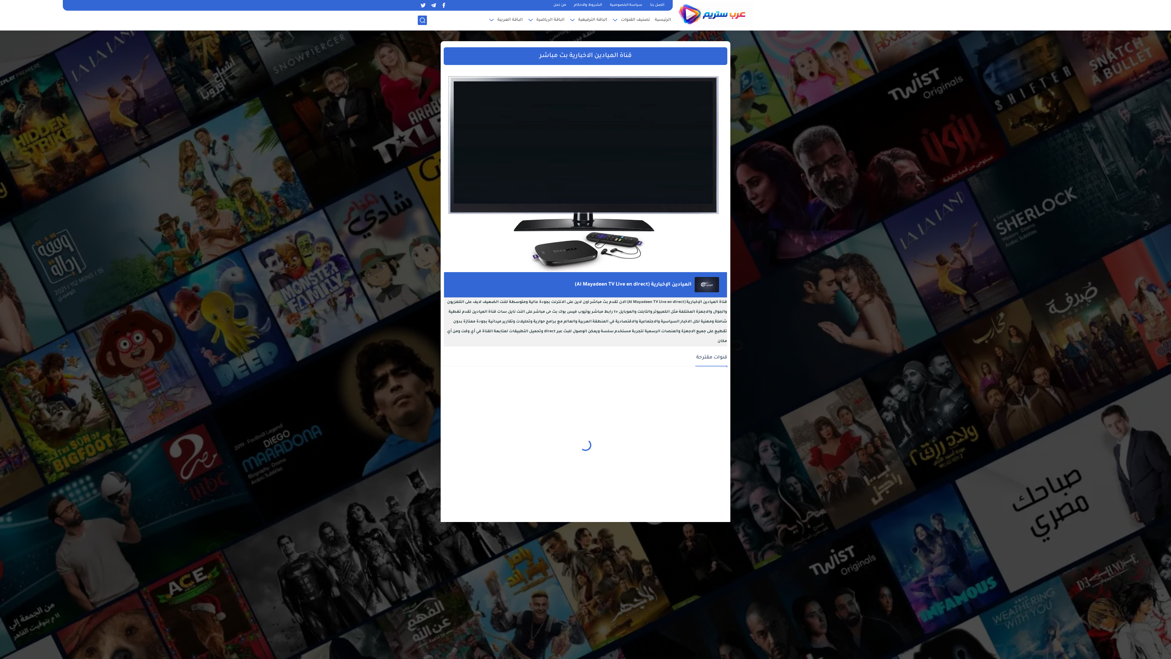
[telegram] (433, 5)
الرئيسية (663, 20)
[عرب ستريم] (715, 14)
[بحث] (422, 20)
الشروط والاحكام (588, 5)
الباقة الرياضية (550, 20)
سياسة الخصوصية (626, 5)
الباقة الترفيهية (592, 20)
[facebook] (443, 5)
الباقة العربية (510, 20)
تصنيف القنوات (635, 20)
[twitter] (423, 5)
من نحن (559, 5)
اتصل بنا (657, 5)
